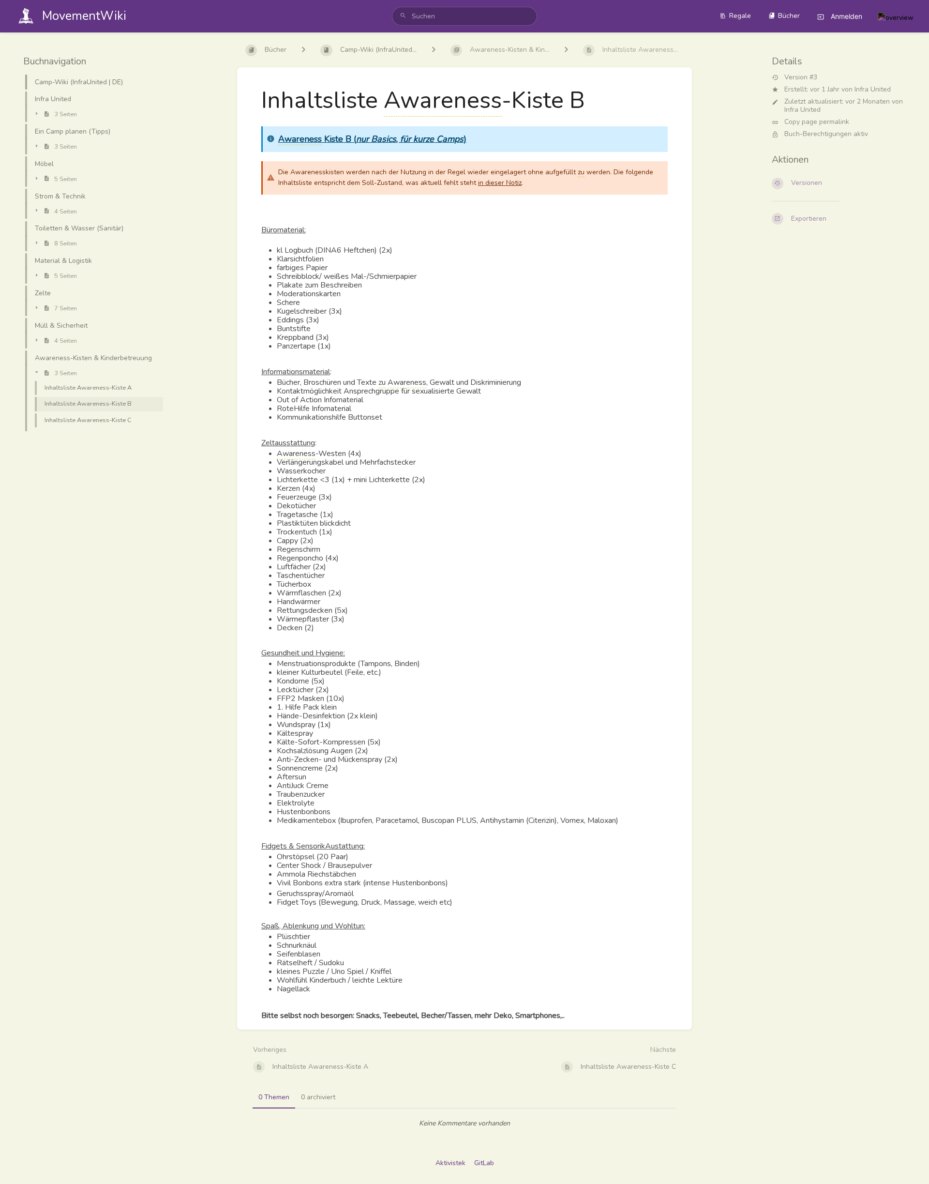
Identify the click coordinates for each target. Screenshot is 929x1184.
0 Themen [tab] (273, 1097)
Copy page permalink (816, 122)
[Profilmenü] (895, 16)
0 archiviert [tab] (318, 1097)
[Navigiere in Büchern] (303, 50)
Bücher (789, 15)
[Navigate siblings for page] (566, 50)
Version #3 (800, 78)
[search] (464, 16)
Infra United (872, 89)
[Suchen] (403, 16)
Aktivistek (450, 1163)
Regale (740, 15)
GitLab (484, 1163)
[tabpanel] (464, 1123)
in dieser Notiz (500, 182)
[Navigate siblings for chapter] (433, 50)
